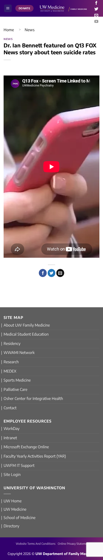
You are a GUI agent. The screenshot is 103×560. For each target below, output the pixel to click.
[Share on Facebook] (43, 273)
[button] (8, 8)
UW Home (13, 501)
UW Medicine (15, 509)
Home (9, 29)
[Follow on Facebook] (96, 3)
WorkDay (11, 428)
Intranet (10, 437)
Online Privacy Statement (74, 543)
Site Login (12, 474)
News (29, 29)
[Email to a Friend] (60, 273)
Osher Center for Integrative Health (33, 398)
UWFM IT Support (19, 465)
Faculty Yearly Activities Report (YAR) (35, 456)
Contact (10, 407)
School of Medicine (19, 517)
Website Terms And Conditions (35, 543)
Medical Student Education (26, 334)
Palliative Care (15, 389)
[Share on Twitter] (52, 273)
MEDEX (10, 371)
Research (11, 361)
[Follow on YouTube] (96, 22)
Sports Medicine (17, 380)
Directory (11, 526)
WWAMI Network (19, 352)
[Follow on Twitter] (96, 9)
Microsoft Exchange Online (26, 446)
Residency (12, 343)
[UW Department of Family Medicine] (63, 8)
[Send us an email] (96, 15)
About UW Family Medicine (27, 325)
